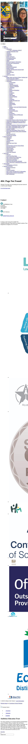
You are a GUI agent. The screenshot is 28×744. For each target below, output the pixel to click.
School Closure (9, 148)
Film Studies (12, 95)
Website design (4, 703)
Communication (10, 140)
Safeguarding (6, 163)
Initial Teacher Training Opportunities (14, 172)
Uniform (8, 73)
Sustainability (9, 65)
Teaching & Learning (11, 135)
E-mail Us (13, 25)
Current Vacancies (10, 170)
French (10, 98)
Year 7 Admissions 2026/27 (15, 50)
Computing (11, 87)
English (11, 94)
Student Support (10, 68)
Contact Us (8, 55)
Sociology (11, 117)
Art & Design (12, 82)
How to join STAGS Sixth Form (13, 157)
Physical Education (13, 110)
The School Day (10, 72)
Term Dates (9, 71)
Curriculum (8, 81)
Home (4, 46)
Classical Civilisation (14, 86)
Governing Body (10, 59)
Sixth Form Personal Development (14, 161)
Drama (10, 91)
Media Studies (12, 104)
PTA (7, 144)
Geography (11, 99)
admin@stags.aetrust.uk (8, 215)
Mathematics (12, 103)
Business (11, 83)
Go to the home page (5, 188)
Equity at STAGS (10, 56)
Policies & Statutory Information (13, 62)
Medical (8, 141)
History (11, 101)
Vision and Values (10, 74)
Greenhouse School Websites (15, 703)
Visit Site (3, 731)
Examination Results (11, 58)
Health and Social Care (14, 100)
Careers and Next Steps (11, 156)
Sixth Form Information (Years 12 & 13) (15, 130)
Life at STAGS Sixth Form (12, 158)
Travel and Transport (11, 152)
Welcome (8, 154)
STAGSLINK (9, 150)
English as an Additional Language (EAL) (15, 122)
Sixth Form (6, 153)
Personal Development (11, 67)
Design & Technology (14, 90)
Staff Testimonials (10, 174)
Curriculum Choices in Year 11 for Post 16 (15, 121)
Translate (14, 39)
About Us (5, 47)
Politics (10, 112)
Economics (11, 92)
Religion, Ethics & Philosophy (16, 114)
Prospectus (8, 64)
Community (9, 54)
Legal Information (20, 701)
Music (10, 105)
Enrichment (9, 123)
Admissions (9, 49)
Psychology (12, 113)
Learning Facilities (10, 129)
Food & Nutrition (13, 96)
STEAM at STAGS (10, 134)
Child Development (13, 85)
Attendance (8, 138)
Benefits (8, 168)
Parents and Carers (7, 136)
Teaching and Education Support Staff (15, 69)
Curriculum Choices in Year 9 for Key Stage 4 (16, 119)
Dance (10, 89)
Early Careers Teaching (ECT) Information (16, 171)
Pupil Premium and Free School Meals (15, 145)
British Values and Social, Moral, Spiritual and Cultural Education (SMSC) (16, 78)
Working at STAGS (7, 166)
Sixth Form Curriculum (11, 159)
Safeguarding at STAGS (11, 165)
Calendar (8, 52)
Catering (8, 139)
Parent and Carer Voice (11, 143)
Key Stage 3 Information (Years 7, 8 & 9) (15, 126)
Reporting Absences (10, 147)
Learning (5, 76)
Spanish (11, 118)
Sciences (11, 116)
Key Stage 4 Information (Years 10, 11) (15, 127)
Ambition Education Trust (12, 51)
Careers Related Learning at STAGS (14, 80)
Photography (12, 109)
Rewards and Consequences (12, 63)
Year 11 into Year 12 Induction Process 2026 (16, 162)
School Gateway (10, 149)
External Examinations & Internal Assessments (16, 125)
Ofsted (7, 60)
